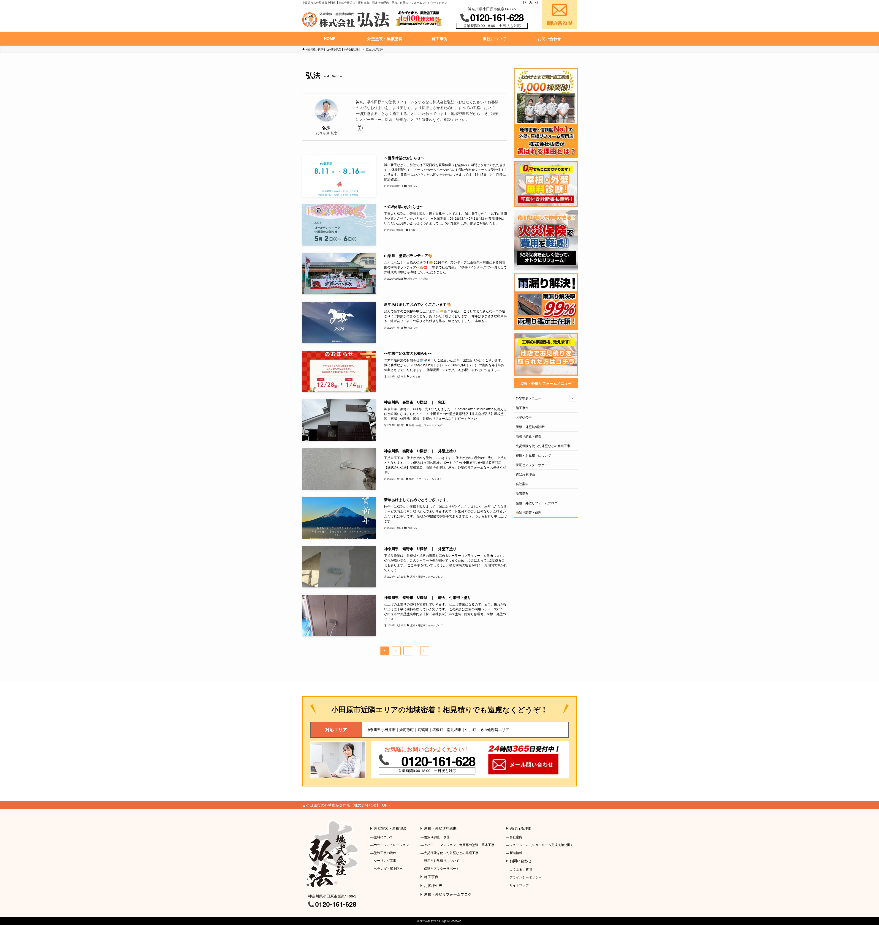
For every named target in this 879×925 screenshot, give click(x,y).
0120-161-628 (497, 17)
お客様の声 (524, 417)
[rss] (531, 2)
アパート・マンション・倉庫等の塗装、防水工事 (459, 844)
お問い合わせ (521, 860)
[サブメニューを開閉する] (573, 398)
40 (424, 651)
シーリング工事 (385, 860)
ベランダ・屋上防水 (388, 868)
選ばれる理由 (525, 474)
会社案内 (522, 483)
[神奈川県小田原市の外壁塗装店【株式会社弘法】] (345, 20)
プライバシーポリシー (526, 877)
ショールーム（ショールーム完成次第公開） (542, 844)
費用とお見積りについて (533, 455)
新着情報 (522, 493)
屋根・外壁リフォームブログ (536, 503)
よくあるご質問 (521, 869)
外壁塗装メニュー (528, 398)
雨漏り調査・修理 (528, 436)
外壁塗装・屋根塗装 (390, 828)
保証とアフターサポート (533, 464)
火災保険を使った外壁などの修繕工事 (543, 445)
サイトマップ (519, 885)
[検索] (537, 2)
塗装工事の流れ (385, 852)
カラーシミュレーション (391, 844)
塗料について (383, 836)
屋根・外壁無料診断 (530, 426)
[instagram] (525, 2)
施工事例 (522, 407)
